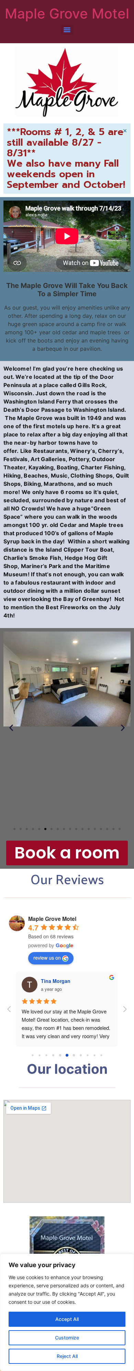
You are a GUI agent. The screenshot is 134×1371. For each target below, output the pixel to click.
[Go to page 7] (81, 1055)
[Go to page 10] (101, 1055)
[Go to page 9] (94, 1055)
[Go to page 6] (74, 1055)
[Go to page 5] (67, 1055)
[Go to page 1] (39, 1055)
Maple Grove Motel (67, 13)
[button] (11, 727)
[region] (67, 1312)
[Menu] (67, 30)
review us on (47, 957)
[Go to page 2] (46, 1055)
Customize (67, 1337)
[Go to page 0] (32, 1055)
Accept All (67, 1319)
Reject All (67, 1356)
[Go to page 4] (60, 1055)
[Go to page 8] (87, 1055)
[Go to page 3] (53, 1055)
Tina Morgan (55, 980)
